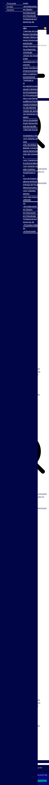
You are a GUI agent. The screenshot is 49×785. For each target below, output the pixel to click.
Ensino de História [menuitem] (28, 107)
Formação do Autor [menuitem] (29, 111)
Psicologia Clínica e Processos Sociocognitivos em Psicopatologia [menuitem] (32, 40)
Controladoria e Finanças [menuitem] (31, 135)
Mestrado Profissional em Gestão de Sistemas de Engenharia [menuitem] (24, 22)
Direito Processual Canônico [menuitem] (33, 92)
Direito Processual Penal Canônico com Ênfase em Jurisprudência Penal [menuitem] (30, 98)
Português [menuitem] (11, 3)
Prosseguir (42, 781)
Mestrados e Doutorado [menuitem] (24, 231)
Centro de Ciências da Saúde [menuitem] (27, 31)
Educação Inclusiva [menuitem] (28, 104)
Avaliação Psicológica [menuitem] (30, 34)
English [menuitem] (10, 6)
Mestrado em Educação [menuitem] (24, 12)
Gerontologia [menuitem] (26, 52)
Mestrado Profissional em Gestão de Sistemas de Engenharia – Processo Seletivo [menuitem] (26, 222)
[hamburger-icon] (45, 28)
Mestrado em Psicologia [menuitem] (24, 15)
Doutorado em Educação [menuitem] (25, 6)
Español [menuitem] (10, 10)
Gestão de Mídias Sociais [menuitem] (31, 144)
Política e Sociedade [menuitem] (29, 120)
